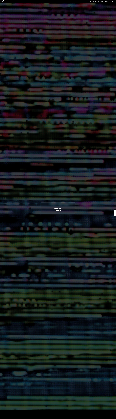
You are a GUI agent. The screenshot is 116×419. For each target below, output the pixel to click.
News (98, 1)
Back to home (58, 210)
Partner (102, 1)
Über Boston (107, 1)
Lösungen (89, 1)
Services (94, 1)
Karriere (112, 1)
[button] (1, 417)
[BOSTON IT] (3, 1)
